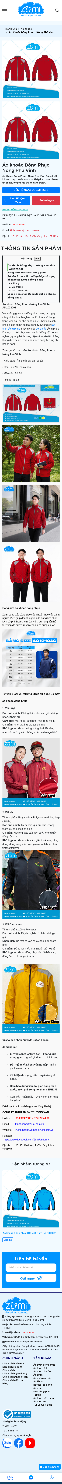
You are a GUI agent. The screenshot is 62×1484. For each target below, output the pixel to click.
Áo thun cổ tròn (42, 1371)
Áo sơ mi (38, 1374)
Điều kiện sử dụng (12, 1366)
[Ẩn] (37, 258)
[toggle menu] (4, 10)
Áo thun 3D (39, 1401)
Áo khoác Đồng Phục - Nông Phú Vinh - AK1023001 (31, 267)
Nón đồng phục (42, 1391)
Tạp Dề (37, 1394)
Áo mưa (37, 1388)
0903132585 (31, 189)
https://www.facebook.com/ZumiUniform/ (26, 1139)
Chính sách (8, 1370)
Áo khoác (38, 1381)
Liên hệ (8, 1239)
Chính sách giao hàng (14, 1373)
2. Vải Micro (16, 286)
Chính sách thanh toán (15, 1376)
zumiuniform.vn (24, 1130)
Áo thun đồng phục (44, 1364)
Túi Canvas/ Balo (42, 1404)
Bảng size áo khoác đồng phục (26, 272)
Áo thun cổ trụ (41, 1368)
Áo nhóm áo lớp (42, 1378)
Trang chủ (11, 28)
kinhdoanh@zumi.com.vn (24, 230)
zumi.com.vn (46, 1130)
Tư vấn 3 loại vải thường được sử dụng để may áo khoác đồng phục (31, 278)
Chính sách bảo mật (13, 1363)
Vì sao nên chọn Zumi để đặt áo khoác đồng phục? (31, 295)
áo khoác (41, 328)
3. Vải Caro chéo (18, 290)
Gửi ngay (28, 1278)
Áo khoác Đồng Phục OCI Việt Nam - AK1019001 (29, 1233)
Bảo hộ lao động (42, 1384)
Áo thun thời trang (43, 1398)
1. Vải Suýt (15, 283)
